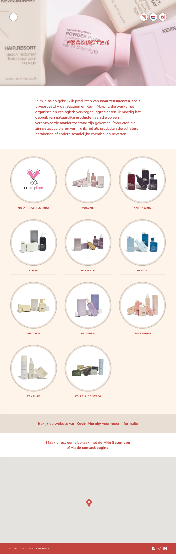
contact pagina (95, 447)
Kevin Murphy (88, 423)
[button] (89, 504)
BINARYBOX (42, 549)
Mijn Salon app (116, 442)
